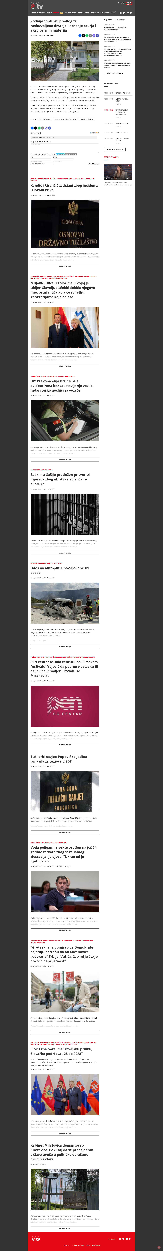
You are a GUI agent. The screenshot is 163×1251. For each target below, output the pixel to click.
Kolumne (68, 13)
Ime (32, 157)
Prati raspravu (97, 132)
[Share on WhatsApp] (86, 35)
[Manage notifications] (159, 1247)
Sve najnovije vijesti (115, 73)
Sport (74, 13)
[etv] (37, 5)
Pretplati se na (36, 164)
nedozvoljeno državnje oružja (65, 119)
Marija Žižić (51, 195)
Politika (33, 13)
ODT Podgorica (44, 119)
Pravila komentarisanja (93, 1245)
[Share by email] (90, 35)
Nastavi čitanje (65, 266)
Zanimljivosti (94, 13)
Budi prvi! (50, 138)
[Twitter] (124, 13)
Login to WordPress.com (71, 154)
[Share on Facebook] (80, 35)
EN (114, 13)
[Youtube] (128, 13)
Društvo (49, 13)
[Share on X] (83, 35)
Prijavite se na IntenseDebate (60, 154)
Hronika (56, 13)
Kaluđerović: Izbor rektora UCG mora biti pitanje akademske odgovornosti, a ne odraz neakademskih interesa (118, 52)
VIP (62, 13)
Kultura (80, 13)
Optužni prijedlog (87, 119)
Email (55, 157)
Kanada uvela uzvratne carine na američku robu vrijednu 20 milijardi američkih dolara (117, 39)
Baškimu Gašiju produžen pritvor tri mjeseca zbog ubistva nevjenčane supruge (117, 65)
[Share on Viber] (93, 35)
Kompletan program (115, 149)
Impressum (66, 1245)
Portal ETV (50, 35)
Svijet (87, 13)
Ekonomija (41, 13)
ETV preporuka (106, 13)
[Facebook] (120, 13)
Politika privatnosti (78, 1245)
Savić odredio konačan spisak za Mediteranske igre (116, 29)
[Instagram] (131, 13)
